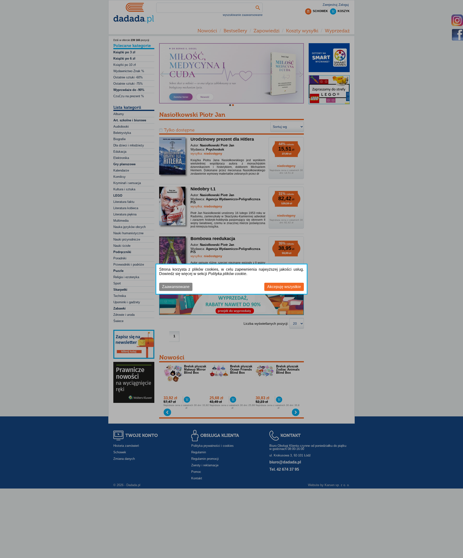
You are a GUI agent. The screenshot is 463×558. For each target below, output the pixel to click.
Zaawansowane (176, 287)
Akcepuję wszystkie (284, 287)
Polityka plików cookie (227, 274)
